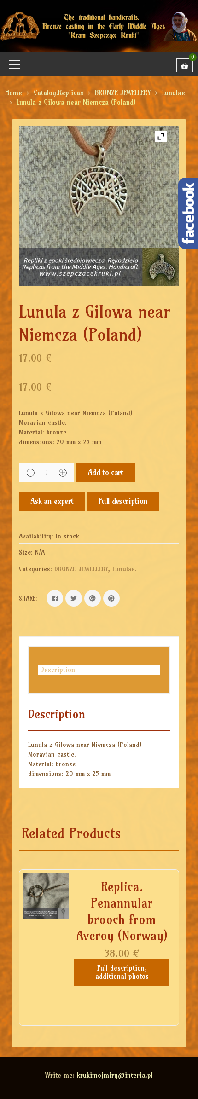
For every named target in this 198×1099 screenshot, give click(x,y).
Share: (28, 598)
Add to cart (105, 472)
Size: (26, 552)
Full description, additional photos (122, 972)
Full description (123, 501)
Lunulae (173, 92)
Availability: (36, 536)
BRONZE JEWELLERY (123, 92)
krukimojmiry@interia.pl (115, 1075)
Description (57, 669)
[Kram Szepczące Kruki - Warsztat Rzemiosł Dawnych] (99, 25)
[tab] (99, 670)
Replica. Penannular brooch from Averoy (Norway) (122, 911)
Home (13, 92)
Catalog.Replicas (58, 92)
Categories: (35, 569)
